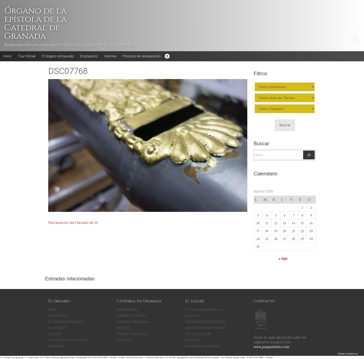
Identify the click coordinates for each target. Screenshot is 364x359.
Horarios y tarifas (131, 315)
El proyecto (89, 56)
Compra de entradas (133, 322)
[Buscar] (309, 155)
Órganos (192, 315)
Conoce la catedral (132, 334)
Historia (110, 56)
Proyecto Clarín (198, 334)
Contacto (193, 340)
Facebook (167, 56)
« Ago (283, 258)
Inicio (7, 56)
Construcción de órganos (205, 328)
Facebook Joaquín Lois (202, 346)
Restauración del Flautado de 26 (73, 223)
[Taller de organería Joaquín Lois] (261, 319)
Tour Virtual (26, 56)
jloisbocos (353, 353)
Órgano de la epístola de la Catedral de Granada (35, 23)
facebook (124, 340)
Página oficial (127, 309)
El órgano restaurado (58, 56)
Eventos (123, 328)
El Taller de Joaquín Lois (204, 309)
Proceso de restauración (142, 56)
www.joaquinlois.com (271, 346)
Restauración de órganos (205, 322)
